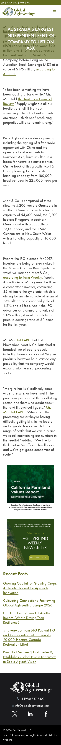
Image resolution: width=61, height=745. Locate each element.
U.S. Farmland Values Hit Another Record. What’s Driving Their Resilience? (27, 618)
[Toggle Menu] (54, 11)
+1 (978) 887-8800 (32, 698)
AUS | (23, 2)
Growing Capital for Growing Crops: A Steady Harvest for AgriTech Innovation (30, 588)
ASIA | (10, 2)
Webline (7, 739)
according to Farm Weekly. (23, 277)
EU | (16, 2)
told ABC (24, 340)
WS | (3, 2)
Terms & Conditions (13, 735)
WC (28, 2)
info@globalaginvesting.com (32, 705)
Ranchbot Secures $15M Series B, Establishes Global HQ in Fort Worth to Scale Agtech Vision (29, 657)
